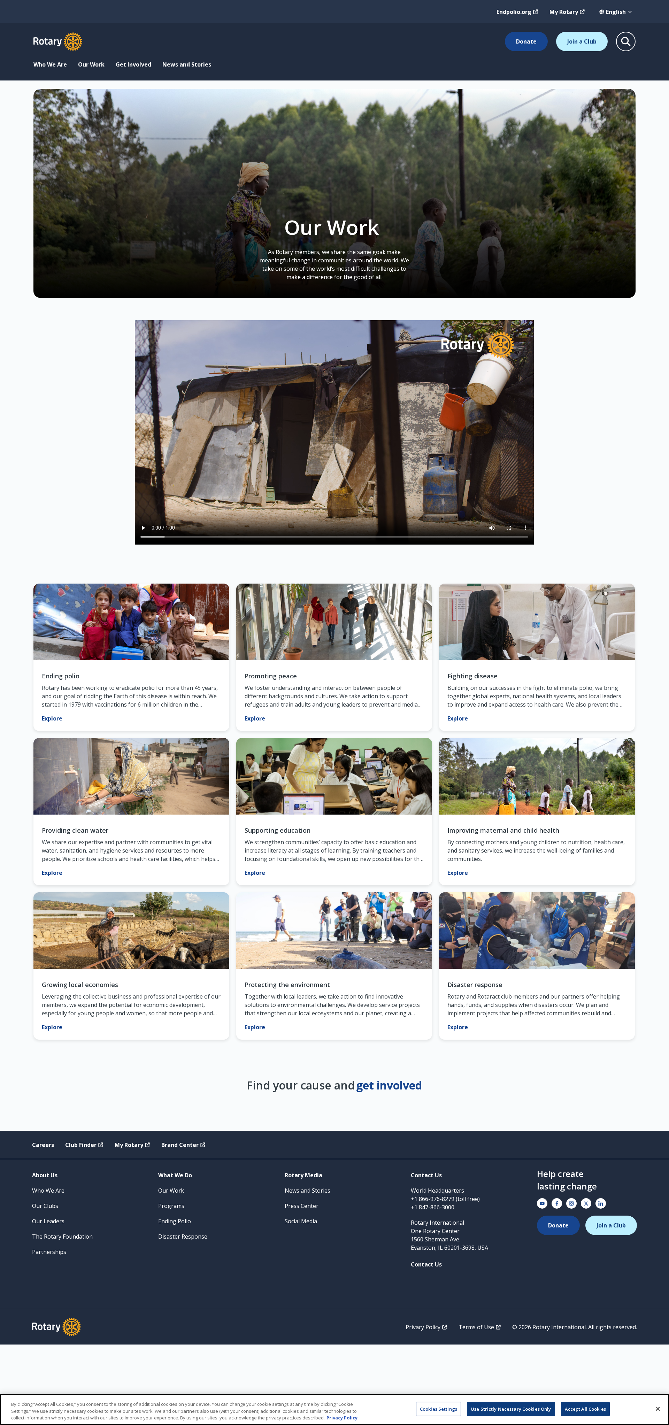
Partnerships (49, 1252)
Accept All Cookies (585, 1408)
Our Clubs (45, 1206)
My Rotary (563, 12)
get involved (389, 1085)
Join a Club (582, 41)
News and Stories (186, 64)
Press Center (301, 1206)
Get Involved (133, 64)
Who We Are (50, 64)
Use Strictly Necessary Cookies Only (511, 1408)
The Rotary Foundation (62, 1236)
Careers (43, 1145)
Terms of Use (476, 1327)
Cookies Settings (438, 1408)
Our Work (91, 64)
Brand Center (180, 1145)
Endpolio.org (514, 12)
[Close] (658, 1408)
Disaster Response (182, 1236)
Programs (171, 1206)
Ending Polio (174, 1221)
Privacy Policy (423, 1327)
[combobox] (616, 12)
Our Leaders (48, 1221)
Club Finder (81, 1145)
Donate (526, 41)
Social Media (301, 1221)
